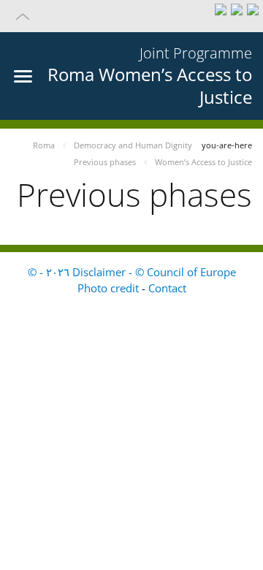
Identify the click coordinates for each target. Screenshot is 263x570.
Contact (167, 288)
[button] (131, 16)
